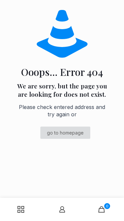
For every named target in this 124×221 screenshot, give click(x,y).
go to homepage (65, 133)
